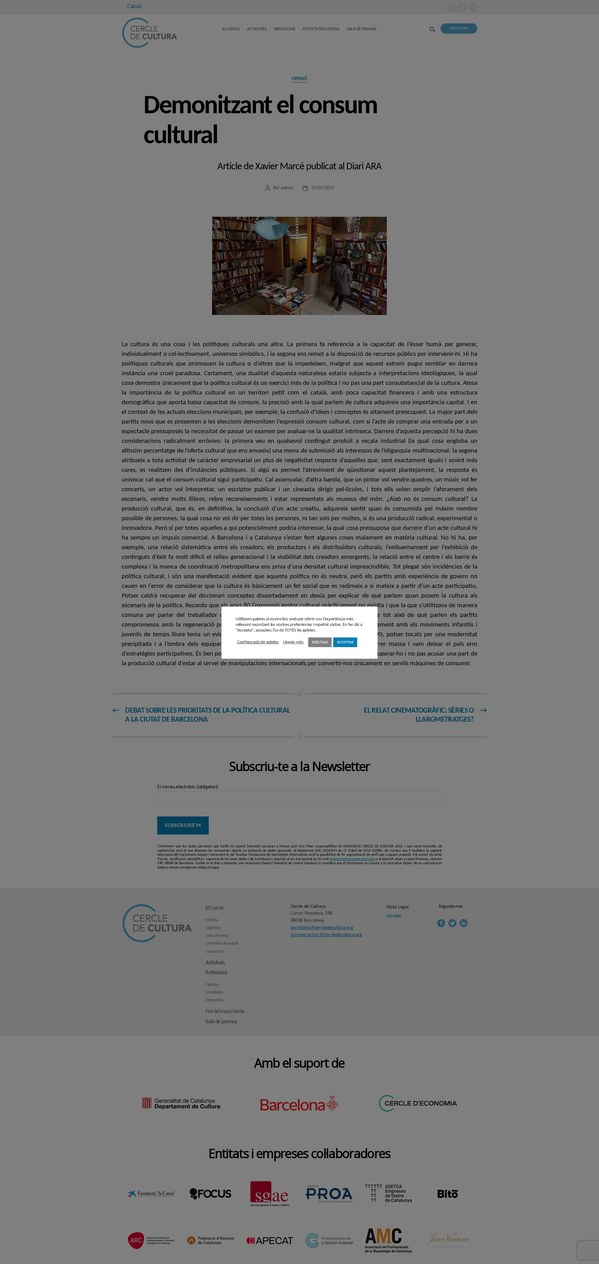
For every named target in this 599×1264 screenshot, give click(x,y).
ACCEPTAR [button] (345, 642)
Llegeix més (293, 642)
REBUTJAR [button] (320, 642)
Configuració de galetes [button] (258, 642)
